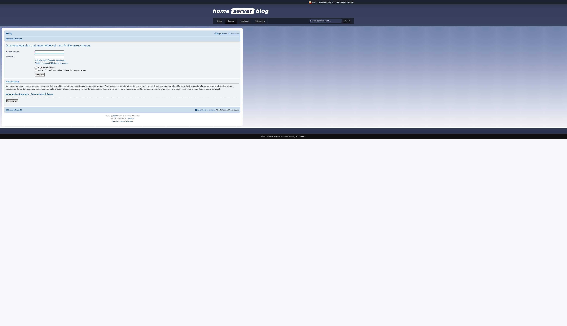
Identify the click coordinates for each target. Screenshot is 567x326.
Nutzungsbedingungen (17, 94)
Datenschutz (260, 21)
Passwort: (10, 56)
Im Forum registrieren (343, 2)
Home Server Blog (270, 136)
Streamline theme (286, 136)
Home (219, 21)
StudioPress (300, 136)
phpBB (115, 116)
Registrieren (12, 101)
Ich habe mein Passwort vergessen (50, 60)
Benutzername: (12, 51)
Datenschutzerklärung (42, 94)
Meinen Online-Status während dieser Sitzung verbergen (61, 70)
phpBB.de (131, 118)
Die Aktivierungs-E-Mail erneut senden (51, 63)
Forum (231, 21)
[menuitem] (9, 33)
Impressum (244, 21)
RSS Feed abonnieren (321, 2)
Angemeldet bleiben (45, 67)
